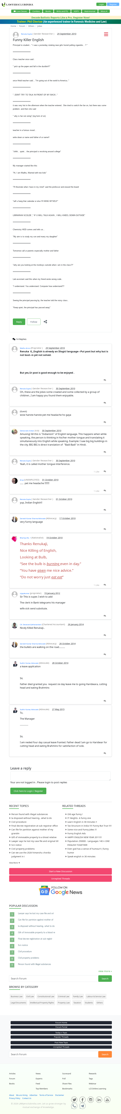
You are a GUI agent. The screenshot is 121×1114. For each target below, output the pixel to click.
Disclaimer (59, 1095)
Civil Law (30, 996)
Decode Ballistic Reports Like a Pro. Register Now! (60, 17)
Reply (19, 321)
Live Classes (22, 11)
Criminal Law (63, 996)
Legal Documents (18, 1002)
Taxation (77, 1002)
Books (48, 11)
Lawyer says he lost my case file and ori (36, 914)
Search (105, 978)
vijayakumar (24, 593)
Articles (12, 1073)
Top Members (42, 1088)
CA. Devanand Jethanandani (30, 624)
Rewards (92, 1073)
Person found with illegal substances (29, 814)
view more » (105, 971)
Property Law (64, 1002)
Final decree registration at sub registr (35, 939)
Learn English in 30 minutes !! (82, 821)
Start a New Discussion (60, 871)
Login (101, 4)
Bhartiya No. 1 (25, 538)
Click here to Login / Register (28, 790)
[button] (106, 35)
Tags (91, 1078)
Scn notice (16, 845)
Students (89, 1002)
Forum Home (61, 1022)
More (103, 11)
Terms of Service (46, 1095)
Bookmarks (67, 1088)
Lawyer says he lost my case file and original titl (34, 841)
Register (113, 4)
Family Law (78, 996)
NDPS (76, 11)
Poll (64, 1078)
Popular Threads (61, 1037)
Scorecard (66, 1073)
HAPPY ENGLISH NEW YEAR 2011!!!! (84, 837)
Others (100, 1002)
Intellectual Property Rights (42, 1002)
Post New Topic (61, 1042)
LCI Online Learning (97, 1088)
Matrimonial (89, 11)
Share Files (67, 1083)
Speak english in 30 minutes (81, 856)
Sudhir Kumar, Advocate (29, 663)
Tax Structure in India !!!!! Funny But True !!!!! (89, 825)
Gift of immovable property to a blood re (36, 933)
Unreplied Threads (60, 878)
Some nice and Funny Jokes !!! (82, 829)
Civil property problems (23, 848)
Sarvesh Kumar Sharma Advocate (32, 518)
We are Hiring (21, 1095)
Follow (33, 321)
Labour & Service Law (96, 996)
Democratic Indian (27, 431)
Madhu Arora (25, 348)
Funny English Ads (76, 833)
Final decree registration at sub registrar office (34, 825)
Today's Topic (61, 1032)
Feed (38, 1083)
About (11, 1095)
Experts (39, 1078)
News (38, 1073)
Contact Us (26, 1098)
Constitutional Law (46, 996)
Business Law (16, 996)
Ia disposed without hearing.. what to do (31, 818)
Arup (22, 480)
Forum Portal (61, 1027)
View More (13, 863)
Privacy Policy (14, 1098)
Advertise (33, 1095)
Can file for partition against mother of (35, 920)
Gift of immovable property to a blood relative (34, 837)
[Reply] (104, 380)
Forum (12, 1078)
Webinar (92, 1083)
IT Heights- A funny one (79, 818)
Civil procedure (18, 821)
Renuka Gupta (26, 34)
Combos (36, 11)
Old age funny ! (75, 814)
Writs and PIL (62, 11)
